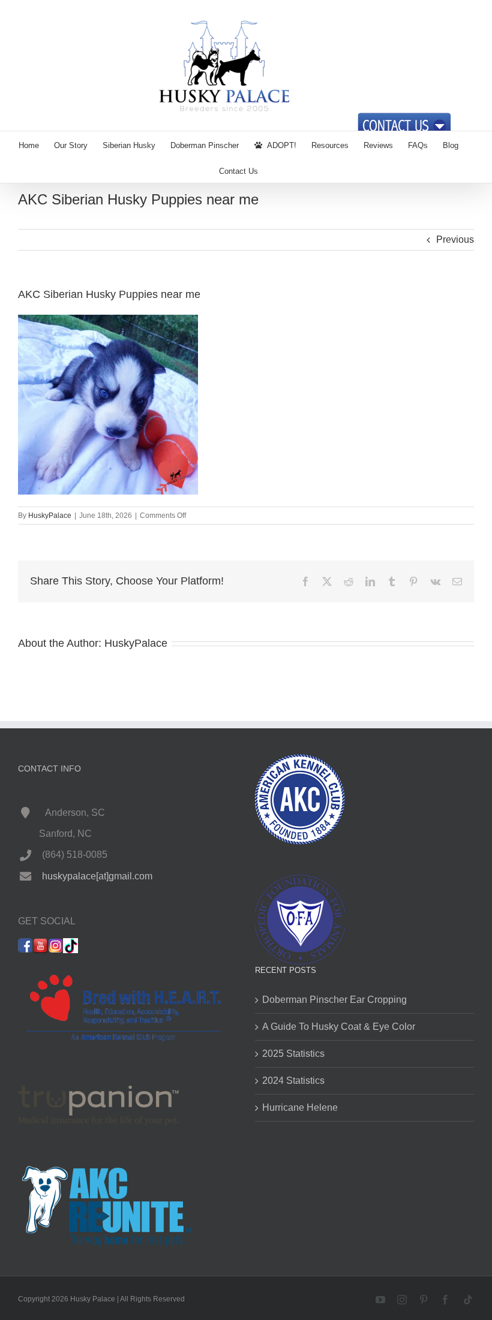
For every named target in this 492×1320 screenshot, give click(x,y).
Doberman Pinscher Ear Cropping (334, 999)
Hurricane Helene (300, 1107)
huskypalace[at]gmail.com (97, 876)
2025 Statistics (293, 1053)
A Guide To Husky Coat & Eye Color (338, 1026)
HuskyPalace (49, 515)
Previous (455, 239)
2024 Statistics (293, 1080)
